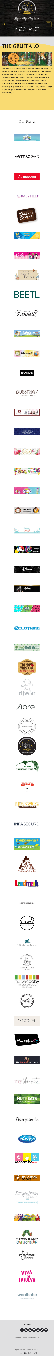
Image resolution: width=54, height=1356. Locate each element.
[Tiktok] (42, 1330)
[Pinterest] (46, 1330)
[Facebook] (22, 1330)
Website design (30, 1337)
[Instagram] (38, 1330)
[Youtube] (34, 1330)
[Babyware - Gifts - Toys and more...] (27, 13)
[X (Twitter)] (26, 1330)
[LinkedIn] (30, 1330)
